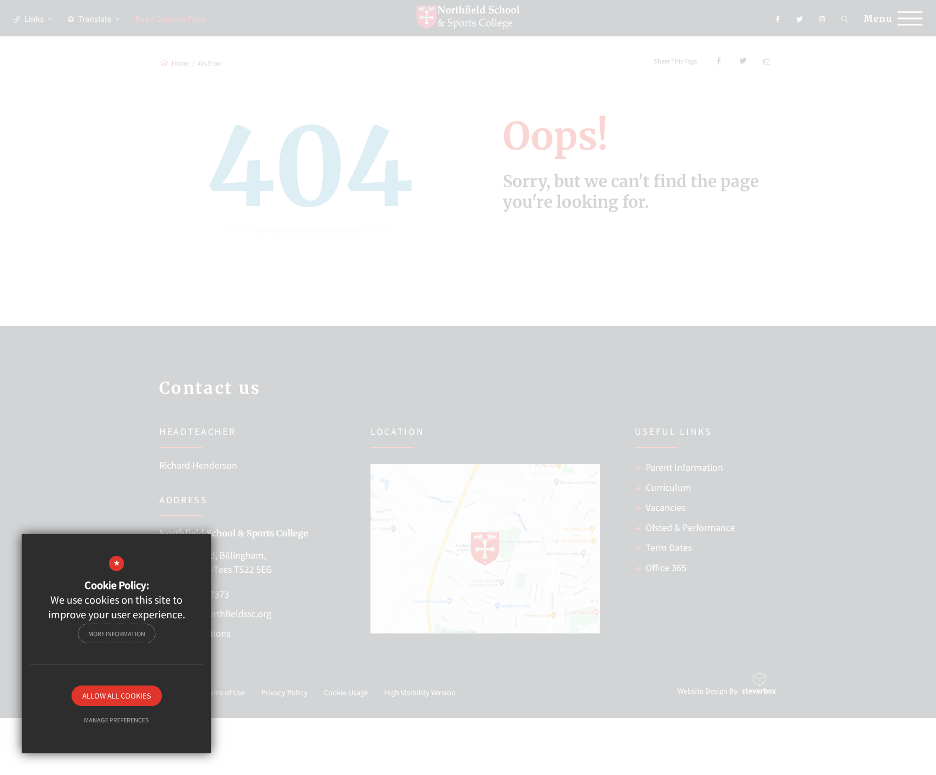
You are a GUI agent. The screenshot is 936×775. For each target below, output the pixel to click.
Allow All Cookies (116, 695)
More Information (116, 633)
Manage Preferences (116, 719)
